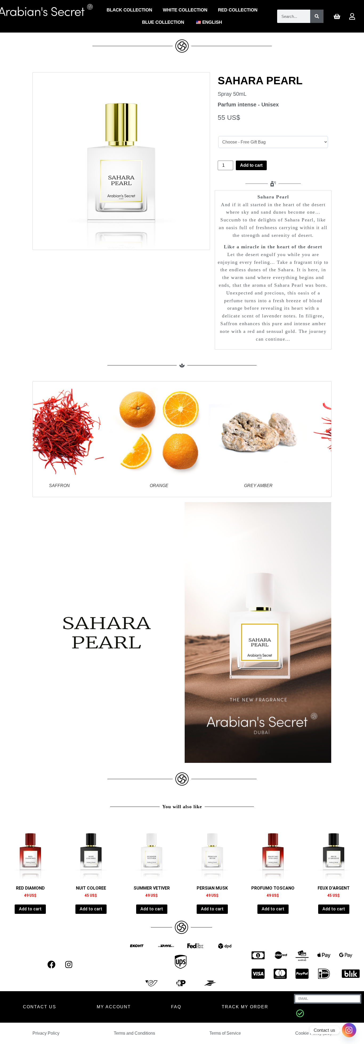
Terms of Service (225, 1033)
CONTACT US (39, 1007)
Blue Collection (163, 22)
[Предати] (300, 1013)
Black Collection (129, 10)
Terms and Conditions (134, 1033)
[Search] (316, 16)
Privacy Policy (46, 1033)
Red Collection (237, 10)
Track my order (245, 1007)
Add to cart (251, 165)
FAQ (176, 1007)
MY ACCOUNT (114, 1007)
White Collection (185, 10)
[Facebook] (51, 965)
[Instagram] (69, 965)
